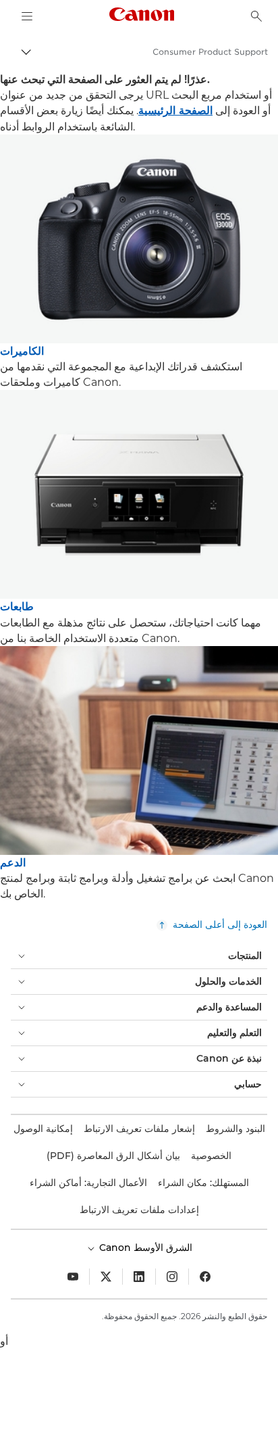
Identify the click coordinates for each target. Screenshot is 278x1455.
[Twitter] (106, 1276)
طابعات (17, 606)
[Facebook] (205, 1276)
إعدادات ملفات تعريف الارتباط (139, 1210)
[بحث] (256, 16)
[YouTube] (72, 1276)
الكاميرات (22, 351)
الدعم (13, 862)
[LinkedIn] (139, 1276)
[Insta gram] (172, 1276)
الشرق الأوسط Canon (144, 1247)
